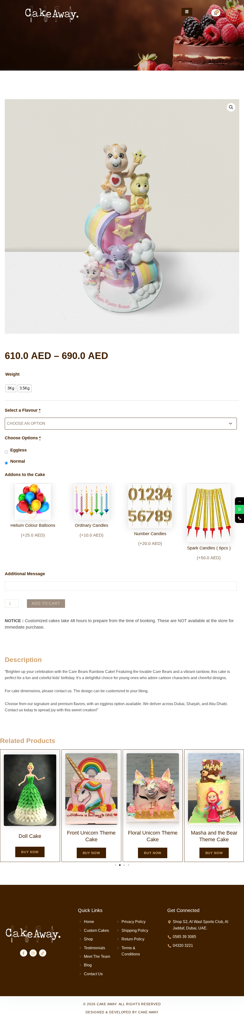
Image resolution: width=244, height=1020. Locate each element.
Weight (12, 374)
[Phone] (239, 518)
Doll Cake (30, 836)
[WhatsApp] (239, 509)
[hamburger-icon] (187, 12)
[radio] (11, 388)
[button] (231, 107)
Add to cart (46, 603)
